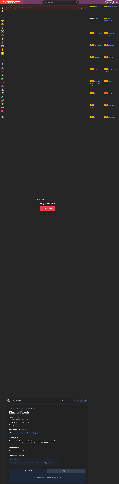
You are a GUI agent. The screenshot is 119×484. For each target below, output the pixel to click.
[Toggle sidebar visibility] (5, 6)
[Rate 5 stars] (74, 401)
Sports (29, 433)
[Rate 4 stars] (73, 401)
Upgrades (36, 433)
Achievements (28, 471)
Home (10, 408)
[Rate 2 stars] (69, 401)
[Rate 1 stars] (67, 401)
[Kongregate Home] (10, 2)
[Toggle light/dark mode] (103, 2)
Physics (23, 433)
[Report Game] (81, 400)
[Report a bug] (77, 400)
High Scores (66, 471)
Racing (16, 433)
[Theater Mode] (85, 400)
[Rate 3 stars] (71, 401)
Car (11, 433)
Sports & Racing (19, 408)
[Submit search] (77, 2)
